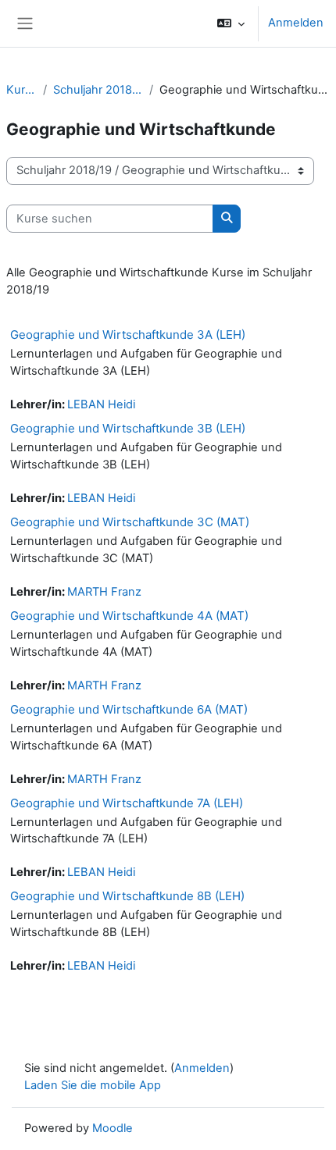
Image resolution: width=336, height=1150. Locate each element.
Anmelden (295, 23)
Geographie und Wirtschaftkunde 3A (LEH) (127, 334)
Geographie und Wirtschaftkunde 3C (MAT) (129, 521)
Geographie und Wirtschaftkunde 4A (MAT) (129, 615)
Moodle (112, 1128)
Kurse (21, 90)
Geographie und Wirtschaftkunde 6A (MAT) (129, 709)
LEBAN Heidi (101, 404)
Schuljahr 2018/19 (98, 90)
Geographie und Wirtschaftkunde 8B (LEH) (127, 895)
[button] (231, 23)
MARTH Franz (104, 592)
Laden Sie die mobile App (92, 1085)
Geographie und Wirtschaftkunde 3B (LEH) (127, 428)
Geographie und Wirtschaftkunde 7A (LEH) (126, 803)
